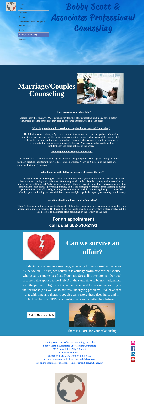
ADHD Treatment (26, 26)
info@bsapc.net (88, 359)
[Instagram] (133, 343)
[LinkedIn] (133, 354)
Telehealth (23, 30)
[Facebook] (133, 348)
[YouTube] (133, 359)
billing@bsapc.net (93, 362)
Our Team (23, 13)
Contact (22, 39)
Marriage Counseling (28, 35)
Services (22, 17)
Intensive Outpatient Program (32, 21)
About (21, 8)
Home (21, 4)
